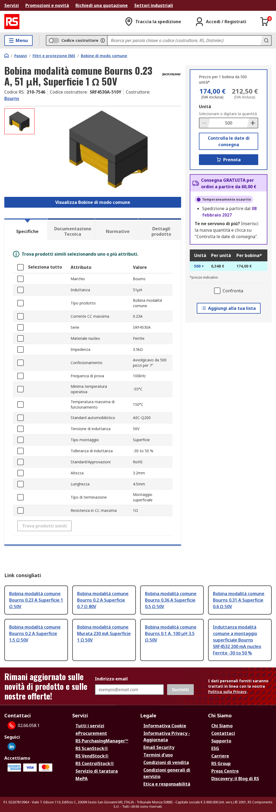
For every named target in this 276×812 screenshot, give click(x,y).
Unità (205, 106)
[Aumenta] (252, 123)
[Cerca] (265, 40)
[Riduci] (204, 123)
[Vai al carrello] (265, 21)
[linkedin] (12, 746)
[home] (6, 55)
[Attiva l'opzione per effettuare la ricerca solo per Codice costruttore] (103, 40)
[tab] (25, 229)
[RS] (11, 21)
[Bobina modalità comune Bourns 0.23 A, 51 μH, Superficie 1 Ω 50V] (108, 149)
